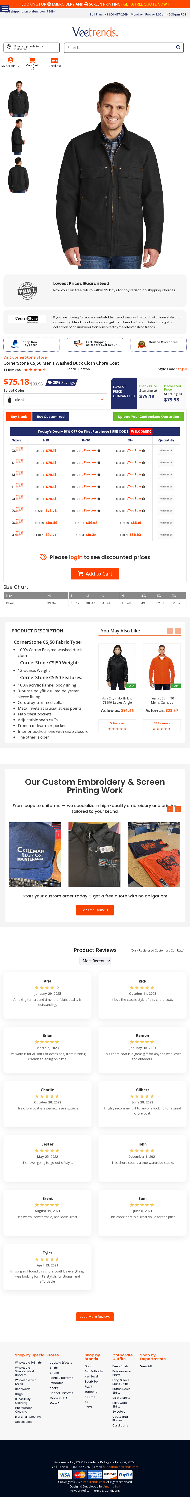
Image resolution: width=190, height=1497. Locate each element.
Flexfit (88, 1387)
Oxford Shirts (121, 1398)
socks (54, 1388)
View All (55, 1403)
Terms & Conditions (106, 1490)
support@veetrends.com (120, 1467)
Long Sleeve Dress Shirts (120, 1382)
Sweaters (118, 1412)
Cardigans (120, 1425)
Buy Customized (51, 416)
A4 (86, 1402)
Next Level (91, 1376)
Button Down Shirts (121, 1391)
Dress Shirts (120, 1366)
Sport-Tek (91, 1381)
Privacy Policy (79, 1490)
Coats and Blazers (120, 1418)
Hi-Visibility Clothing (23, 1401)
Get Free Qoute (94, 910)
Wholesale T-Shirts (28, 1363)
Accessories (23, 1422)
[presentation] (170, 631)
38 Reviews (162, 723)
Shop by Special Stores (37, 1355)
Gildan (89, 1366)
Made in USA (58, 1398)
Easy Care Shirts (119, 1404)
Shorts (54, 1373)
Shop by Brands (92, 1356)
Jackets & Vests (61, 1363)
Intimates (56, 1383)
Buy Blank (19, 416)
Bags (19, 1394)
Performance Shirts (121, 1373)
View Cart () (32, 67)
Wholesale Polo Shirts (25, 1382)
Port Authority (94, 1371)
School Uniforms (61, 1393)
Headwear (22, 1389)
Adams (90, 1397)
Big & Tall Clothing (28, 1417)
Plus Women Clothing (23, 1410)
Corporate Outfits (122, 1356)
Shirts (54, 1368)
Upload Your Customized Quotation (148, 416)
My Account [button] (9, 66)
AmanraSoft (111, 1486)
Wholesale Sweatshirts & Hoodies (24, 1371)
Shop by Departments (153, 1356)
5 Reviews (117, 723)
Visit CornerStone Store (25, 357)
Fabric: (72, 369)
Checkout (55, 66)
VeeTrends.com (94, 1482)
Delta (88, 1407)
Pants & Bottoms (61, 1378)
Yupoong (91, 1392)
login (76, 557)
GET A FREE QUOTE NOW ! (146, 4)
